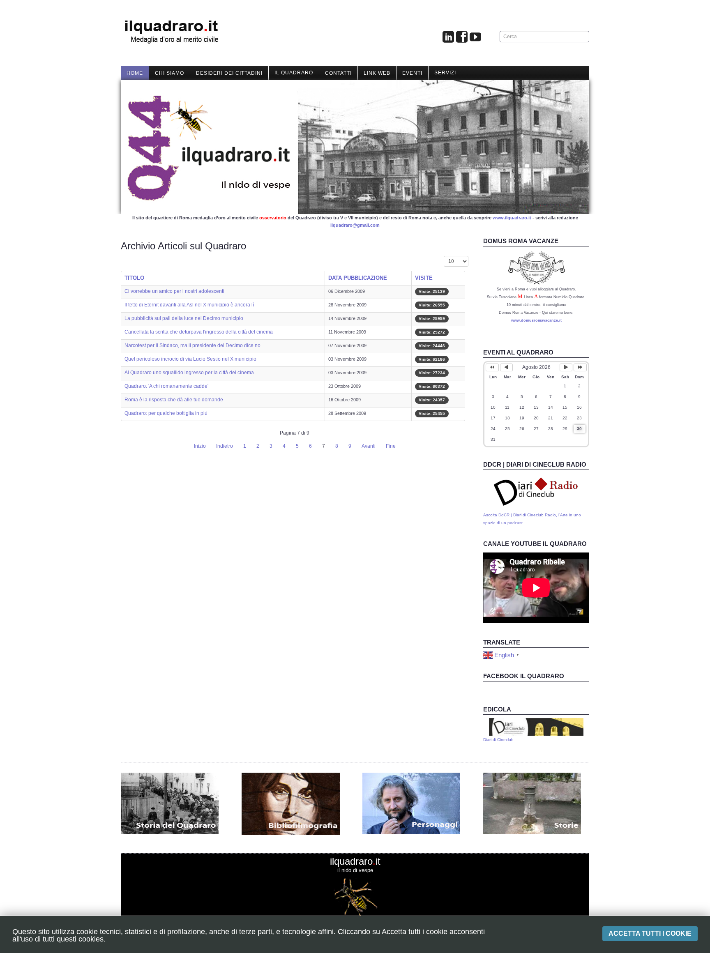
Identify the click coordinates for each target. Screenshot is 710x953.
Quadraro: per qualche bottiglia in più (165, 413)
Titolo (134, 278)
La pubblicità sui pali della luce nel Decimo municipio (183, 318)
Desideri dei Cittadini (229, 73)
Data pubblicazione (357, 278)
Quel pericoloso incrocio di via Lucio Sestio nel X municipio (190, 359)
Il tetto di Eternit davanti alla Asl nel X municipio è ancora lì (189, 305)
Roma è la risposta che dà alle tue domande (173, 400)
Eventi (412, 73)
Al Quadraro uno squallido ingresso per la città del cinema (189, 372)
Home (135, 73)
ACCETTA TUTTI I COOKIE (650, 933)
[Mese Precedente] (506, 367)
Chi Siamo (169, 73)
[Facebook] (462, 37)
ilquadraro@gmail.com (355, 225)
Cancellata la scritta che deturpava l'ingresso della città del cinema (198, 332)
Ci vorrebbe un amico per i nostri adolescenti (174, 291)
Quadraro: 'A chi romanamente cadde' (166, 386)
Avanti (369, 446)
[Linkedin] (448, 37)
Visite (424, 278)
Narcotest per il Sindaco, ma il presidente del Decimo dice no (192, 345)
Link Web (377, 73)
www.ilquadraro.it (512, 217)
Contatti (338, 73)
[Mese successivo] (566, 367)
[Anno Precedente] (492, 367)
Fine (391, 446)
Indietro (224, 446)
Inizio (200, 446)
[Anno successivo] (580, 367)
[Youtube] (475, 37)
